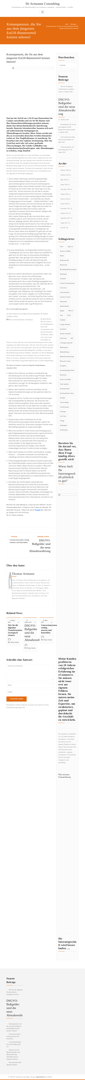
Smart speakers (64, 384)
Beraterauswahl (64, 260)
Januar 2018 (64, 204)
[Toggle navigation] (42, 12)
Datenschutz (63, 301)
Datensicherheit (64, 306)
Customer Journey (65, 297)
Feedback (62, 320)
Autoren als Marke (65, 251)
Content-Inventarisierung (67, 283)
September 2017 (65, 218)
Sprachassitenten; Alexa (67, 393)
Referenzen (63, 375)
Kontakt (37, 510)
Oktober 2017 (65, 213)
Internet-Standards (65, 333)
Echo (61, 315)
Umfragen (63, 411)
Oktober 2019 (65, 175)
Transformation (64, 407)
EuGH (69, 315)
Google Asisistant (65, 324)
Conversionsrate (64, 292)
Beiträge (73, 24)
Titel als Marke (64, 402)
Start (66, 24)
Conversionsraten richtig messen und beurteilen (13, 1036)
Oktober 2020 (65, 170)
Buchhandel (63, 274)
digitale (62, 311)
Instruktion (63, 329)
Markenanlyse (64, 347)
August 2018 (64, 194)
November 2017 (65, 208)
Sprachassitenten (65, 388)
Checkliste (63, 278)
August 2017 (64, 223)
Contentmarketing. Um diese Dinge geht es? (13, 1044)
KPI (72, 338)
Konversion (63, 338)
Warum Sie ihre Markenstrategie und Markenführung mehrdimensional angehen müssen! (13, 1054)
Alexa (61, 246)
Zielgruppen (63, 425)
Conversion (63, 288)
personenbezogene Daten (67, 370)
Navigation (63, 366)
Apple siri (70, 246)
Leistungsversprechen (66, 343)
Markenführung (64, 352)
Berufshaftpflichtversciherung (68, 269)
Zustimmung (63, 430)
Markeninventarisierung (67, 356)
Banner (62, 256)
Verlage (62, 421)
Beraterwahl (63, 265)
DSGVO (70, 311)
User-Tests (63, 416)
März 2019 (64, 180)
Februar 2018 (64, 199)
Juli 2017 (63, 227)
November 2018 (65, 189)
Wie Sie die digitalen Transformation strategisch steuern (15, 630)
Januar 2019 (64, 184)
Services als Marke (65, 379)
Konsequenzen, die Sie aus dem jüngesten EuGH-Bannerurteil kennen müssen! (67, 127)
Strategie (62, 398)
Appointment (40, 1077)
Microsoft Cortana (65, 361)
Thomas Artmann (14, 642)
